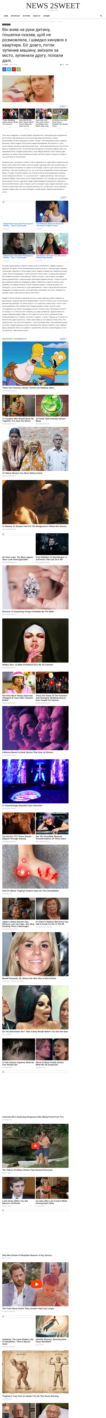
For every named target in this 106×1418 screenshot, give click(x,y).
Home (6, 16)
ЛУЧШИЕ (46, 16)
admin (6, 64)
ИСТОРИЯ (26, 16)
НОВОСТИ (36, 16)
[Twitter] (9, 69)
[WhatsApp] (19, 69)
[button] (101, 16)
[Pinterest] (14, 69)
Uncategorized (12, 21)
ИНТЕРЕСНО (15, 16)
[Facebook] (4, 69)
